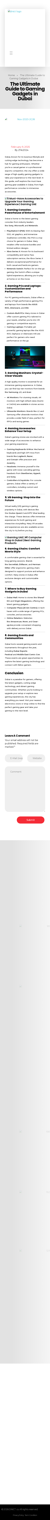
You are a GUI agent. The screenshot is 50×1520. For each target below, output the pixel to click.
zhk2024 (23, 150)
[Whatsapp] (31, 61)
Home (11, 75)
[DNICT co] (29, 31)
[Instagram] (22, 61)
